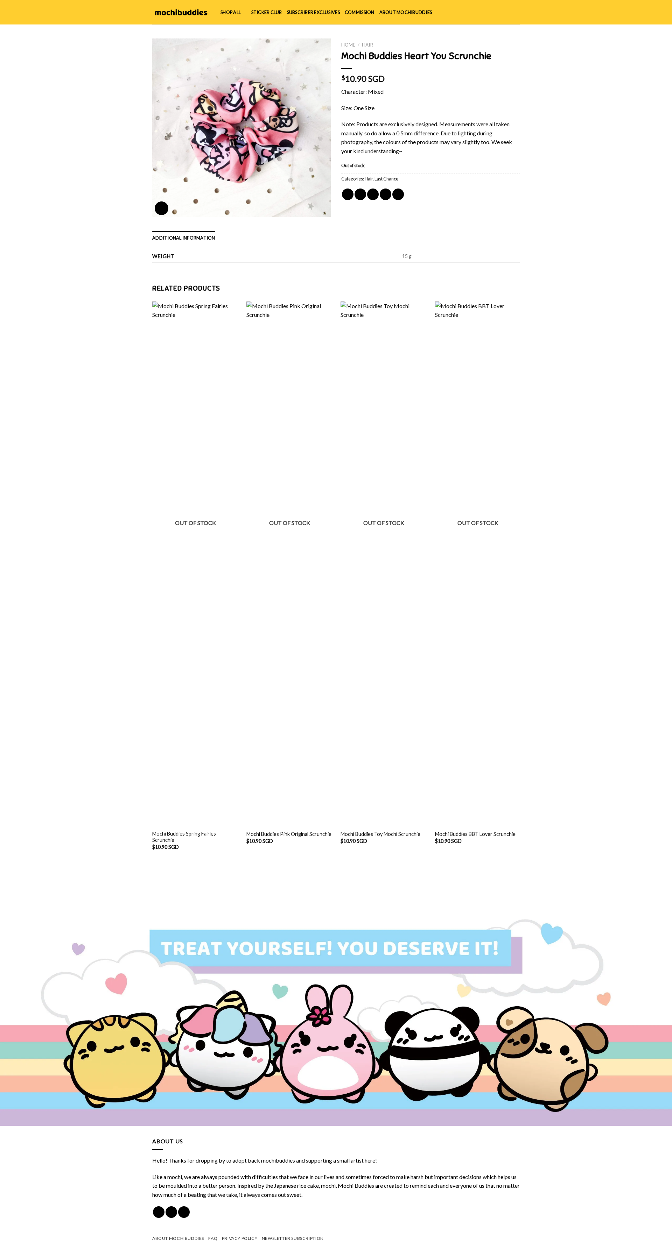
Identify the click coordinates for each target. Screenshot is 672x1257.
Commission (359, 12)
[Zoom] (161, 208)
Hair (367, 45)
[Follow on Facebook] (158, 1212)
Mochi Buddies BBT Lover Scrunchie (475, 834)
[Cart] (516, 12)
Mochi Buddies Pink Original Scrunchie (288, 834)
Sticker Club (266, 12)
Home (348, 45)
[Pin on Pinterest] (385, 194)
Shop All (230, 12)
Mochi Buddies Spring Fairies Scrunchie (184, 837)
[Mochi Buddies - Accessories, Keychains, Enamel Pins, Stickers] (181, 12)
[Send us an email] (184, 1212)
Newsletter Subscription (293, 1238)
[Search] (493, 12)
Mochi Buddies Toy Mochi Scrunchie (380, 834)
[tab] (183, 238)
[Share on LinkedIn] (398, 194)
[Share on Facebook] (348, 194)
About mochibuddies (405, 12)
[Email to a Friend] (373, 194)
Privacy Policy (240, 1238)
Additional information (183, 238)
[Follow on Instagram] (171, 1212)
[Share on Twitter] (360, 194)
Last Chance (386, 179)
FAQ (212, 1238)
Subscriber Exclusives (313, 12)
